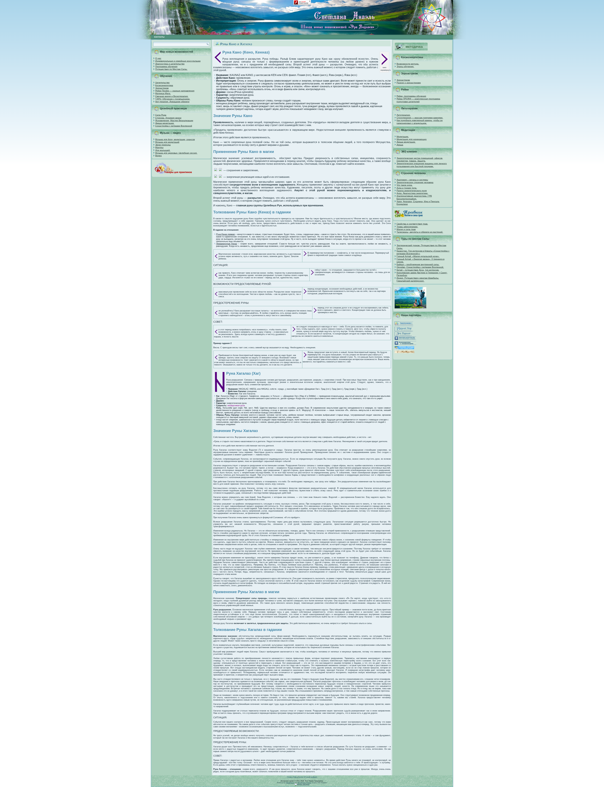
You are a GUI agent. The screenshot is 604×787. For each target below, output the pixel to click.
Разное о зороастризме (409, 82)
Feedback (313, 777)
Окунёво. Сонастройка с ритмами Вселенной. (420, 267)
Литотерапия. (404, 115)
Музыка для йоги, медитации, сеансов (175, 139)
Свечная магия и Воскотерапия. (171, 96)
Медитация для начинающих (412, 139)
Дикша (400, 144)
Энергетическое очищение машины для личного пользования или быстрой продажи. (422, 164)
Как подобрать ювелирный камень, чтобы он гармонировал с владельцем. (420, 121)
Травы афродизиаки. (407, 226)
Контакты (159, 37)
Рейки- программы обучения (411, 96)
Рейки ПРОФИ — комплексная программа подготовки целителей (418, 100)
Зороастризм (162, 88)
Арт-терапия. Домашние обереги (172, 101)
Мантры (159, 147)
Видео (158, 155)
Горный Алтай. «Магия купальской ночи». (418, 256)
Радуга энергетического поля (412, 190)
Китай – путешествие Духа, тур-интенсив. (418, 270)
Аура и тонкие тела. (407, 188)
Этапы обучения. (405, 66)
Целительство (162, 82)
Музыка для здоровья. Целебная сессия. (176, 153)
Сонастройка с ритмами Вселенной (173, 126)
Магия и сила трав (406, 229)
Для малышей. (162, 150)
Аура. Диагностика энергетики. (412, 193)
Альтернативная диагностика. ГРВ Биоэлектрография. (414, 197)
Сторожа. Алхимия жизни (168, 118)
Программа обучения (166, 66)
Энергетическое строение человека (415, 182)
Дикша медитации (164, 123)
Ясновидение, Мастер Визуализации (174, 120)
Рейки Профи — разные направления (174, 90)
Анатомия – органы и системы (412, 179)
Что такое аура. (405, 185)
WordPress (290, 783)
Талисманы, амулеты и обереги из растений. (420, 232)
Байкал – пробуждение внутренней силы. (418, 264)
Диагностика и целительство (170, 64)
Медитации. (403, 136)
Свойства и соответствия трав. (412, 224)
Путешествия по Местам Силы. (171, 69)
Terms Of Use (303, 777)
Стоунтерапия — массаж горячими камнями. (420, 117)
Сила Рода (160, 115)
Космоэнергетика (164, 85)
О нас (158, 58)
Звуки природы (163, 144)
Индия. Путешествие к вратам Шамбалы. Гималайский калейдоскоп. (418, 279)
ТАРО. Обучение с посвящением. (172, 99)
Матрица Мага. (163, 93)
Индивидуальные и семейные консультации (178, 61)
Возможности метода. (408, 64)
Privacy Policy (292, 777)
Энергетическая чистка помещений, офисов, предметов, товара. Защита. (420, 159)
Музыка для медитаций (167, 142)
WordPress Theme (304, 783)
